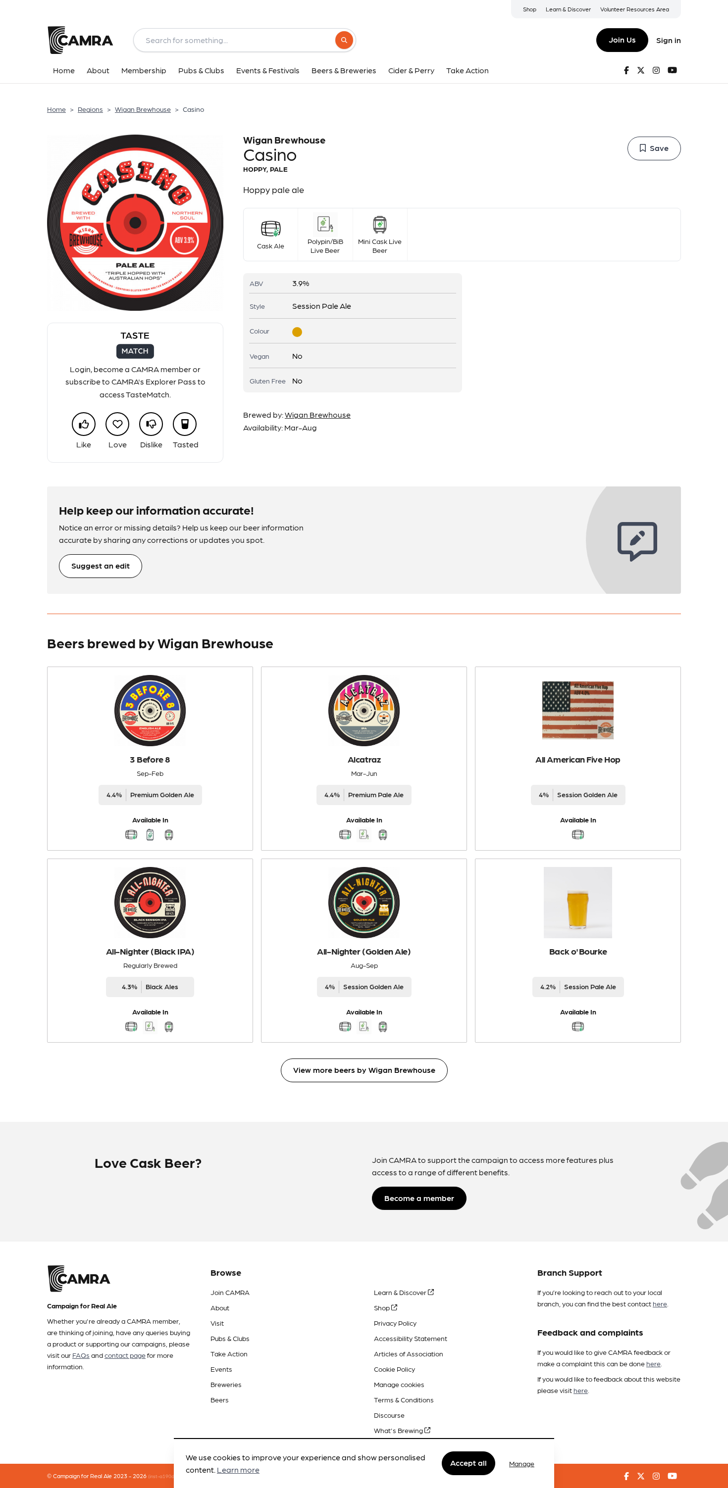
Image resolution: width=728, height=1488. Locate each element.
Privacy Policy (395, 1323)
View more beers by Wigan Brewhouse (364, 1069)
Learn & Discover (568, 8)
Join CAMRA (230, 1292)
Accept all (468, 1463)
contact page (125, 1355)
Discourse (389, 1415)
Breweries (226, 1384)
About (219, 1307)
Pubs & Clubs (230, 1338)
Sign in (668, 40)
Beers (219, 1399)
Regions (90, 109)
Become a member (419, 1197)
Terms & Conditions (404, 1399)
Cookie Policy (394, 1369)
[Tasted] (185, 424)
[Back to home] (80, 40)
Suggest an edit (100, 565)
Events (221, 1369)
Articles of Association (408, 1353)
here (660, 1303)
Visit (217, 1323)
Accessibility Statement (410, 1338)
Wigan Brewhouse (143, 109)
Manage (521, 1463)
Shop (529, 8)
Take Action (229, 1353)
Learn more (238, 1470)
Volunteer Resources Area (634, 8)
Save (659, 147)
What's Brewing (399, 1430)
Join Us (622, 39)
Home (56, 109)
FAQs (81, 1355)
